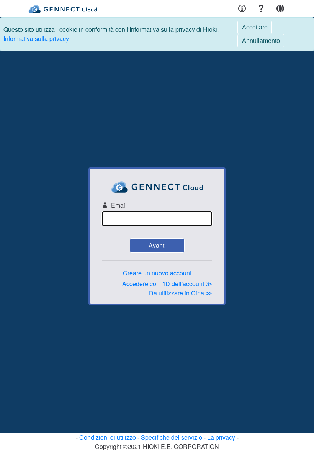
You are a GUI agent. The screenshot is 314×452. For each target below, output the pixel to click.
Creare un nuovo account (157, 273)
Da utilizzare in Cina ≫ (180, 292)
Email (119, 205)
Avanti (157, 245)
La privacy (221, 437)
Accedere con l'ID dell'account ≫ (167, 283)
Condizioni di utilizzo (107, 437)
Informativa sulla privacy (36, 38)
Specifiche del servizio (171, 437)
